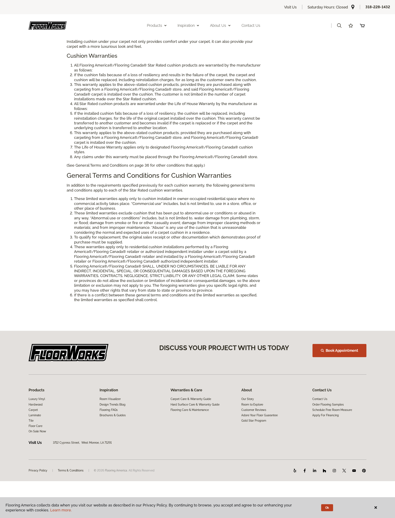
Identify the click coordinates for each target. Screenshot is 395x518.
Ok (327, 507)
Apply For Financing (325, 415)
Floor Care (35, 426)
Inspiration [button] (186, 25)
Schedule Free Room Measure (332, 410)
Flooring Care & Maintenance (190, 410)
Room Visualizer (110, 399)
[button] (339, 25)
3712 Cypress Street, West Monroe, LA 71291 (82, 442)
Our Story (247, 399)
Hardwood (36, 404)
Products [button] (154, 25)
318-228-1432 (377, 7)
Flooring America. (116, 470)
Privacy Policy (38, 470)
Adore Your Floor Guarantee (259, 415)
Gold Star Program (253, 420)
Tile (31, 420)
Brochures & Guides (112, 415)
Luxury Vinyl (37, 399)
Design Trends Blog (112, 404)
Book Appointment (342, 350)
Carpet (33, 410)
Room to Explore (252, 404)
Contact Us (251, 25)
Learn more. (61, 510)
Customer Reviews (253, 410)
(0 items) (362, 25)
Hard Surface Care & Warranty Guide (195, 404)
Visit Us (290, 7)
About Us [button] (218, 25)
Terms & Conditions (70, 470)
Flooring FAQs (109, 410)
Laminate (35, 415)
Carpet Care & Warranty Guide (191, 399)
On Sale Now (37, 431)
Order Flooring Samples (328, 404)
